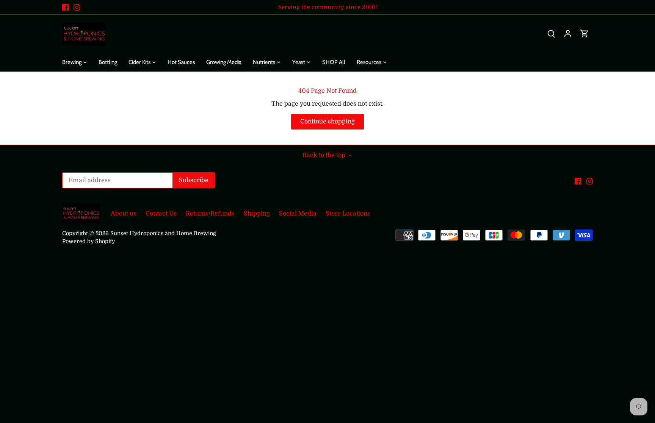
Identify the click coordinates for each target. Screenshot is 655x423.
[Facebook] (65, 7)
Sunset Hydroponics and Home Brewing (163, 233)
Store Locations (348, 213)
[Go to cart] (584, 33)
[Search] (551, 33)
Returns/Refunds (210, 213)
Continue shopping (327, 121)
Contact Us (161, 213)
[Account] (567, 33)
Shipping (257, 213)
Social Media (298, 213)
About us (123, 213)
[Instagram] (77, 7)
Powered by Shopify (88, 241)
